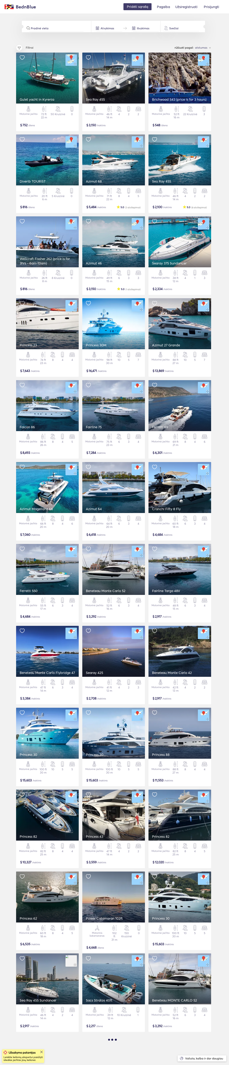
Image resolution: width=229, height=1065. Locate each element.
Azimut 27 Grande (166, 345)
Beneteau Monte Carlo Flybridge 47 (47, 673)
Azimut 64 (94, 509)
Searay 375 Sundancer (169, 263)
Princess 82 (28, 836)
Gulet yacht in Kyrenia (37, 99)
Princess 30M (96, 345)
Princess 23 (28, 345)
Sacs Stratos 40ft (99, 1000)
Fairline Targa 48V (166, 591)
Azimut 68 (94, 181)
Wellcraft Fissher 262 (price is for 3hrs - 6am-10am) (45, 261)
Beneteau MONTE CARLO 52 (174, 1000)
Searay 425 (94, 673)
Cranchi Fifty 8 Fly (166, 509)
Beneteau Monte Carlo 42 (172, 673)
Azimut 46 (94, 263)
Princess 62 (28, 918)
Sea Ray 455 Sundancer (38, 1000)
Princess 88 (161, 754)
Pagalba (163, 7)
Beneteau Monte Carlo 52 (105, 591)
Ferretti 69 (160, 427)
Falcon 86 (27, 427)
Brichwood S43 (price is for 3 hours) (179, 99)
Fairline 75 (94, 427)
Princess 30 (28, 754)
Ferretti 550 (29, 591)
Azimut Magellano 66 (36, 509)
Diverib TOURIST (33, 181)
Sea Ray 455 (95, 99)
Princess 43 (94, 836)
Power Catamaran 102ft (104, 918)
